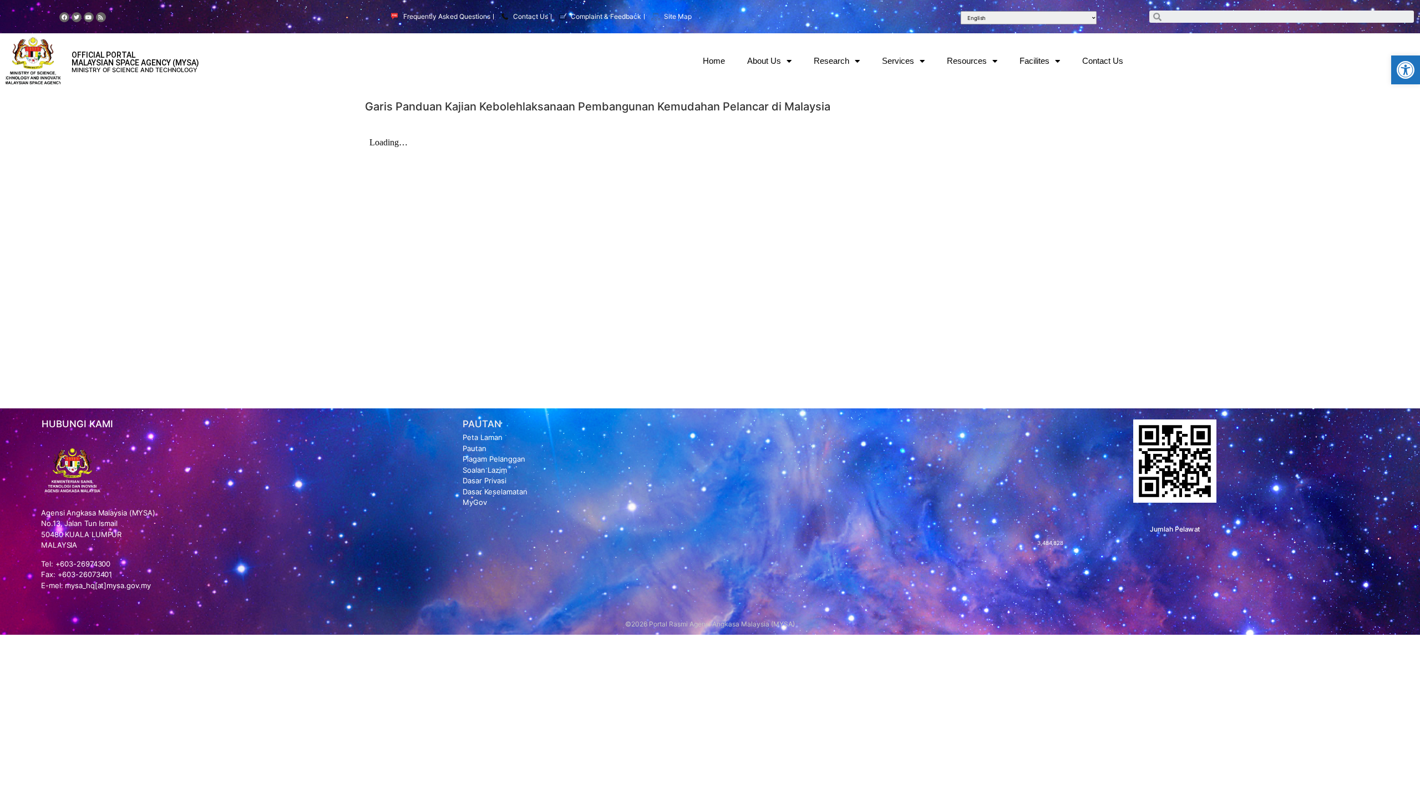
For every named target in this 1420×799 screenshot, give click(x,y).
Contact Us (1102, 60)
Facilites (1034, 60)
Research (831, 60)
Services (898, 60)
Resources (967, 60)
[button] (1405, 69)
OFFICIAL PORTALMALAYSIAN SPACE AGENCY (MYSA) (135, 58)
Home (714, 60)
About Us (764, 60)
